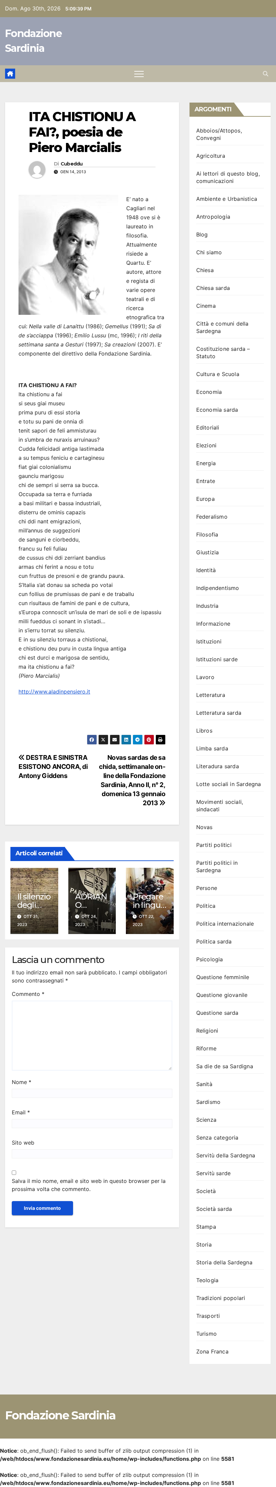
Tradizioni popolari (220, 1298)
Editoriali (207, 427)
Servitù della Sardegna (225, 1155)
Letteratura (210, 695)
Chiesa (205, 270)
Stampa (206, 1226)
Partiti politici (214, 845)
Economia (209, 391)
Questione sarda (217, 1012)
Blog (202, 234)
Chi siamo (209, 252)
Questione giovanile (222, 995)
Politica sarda (214, 941)
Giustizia (207, 552)
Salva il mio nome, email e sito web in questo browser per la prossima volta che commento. (89, 1185)
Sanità (204, 1084)
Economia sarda (217, 409)
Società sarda (214, 1208)
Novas (204, 827)
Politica (206, 905)
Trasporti (208, 1315)
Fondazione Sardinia (60, 1415)
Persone (206, 888)
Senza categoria (217, 1137)
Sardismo (208, 1102)
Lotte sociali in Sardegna (228, 784)
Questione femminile (222, 977)
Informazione (213, 623)
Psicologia (209, 959)
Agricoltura (210, 155)
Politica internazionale (225, 923)
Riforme (206, 1048)
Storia (204, 1244)
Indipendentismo (217, 588)
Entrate (205, 481)
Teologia (207, 1280)
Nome (21, 1082)
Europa (205, 498)
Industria (207, 605)
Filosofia (207, 534)
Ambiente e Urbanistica (226, 198)
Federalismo (212, 516)
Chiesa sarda (213, 288)
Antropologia (213, 216)
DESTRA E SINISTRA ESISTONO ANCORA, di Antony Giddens (53, 766)
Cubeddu (72, 164)
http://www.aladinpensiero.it (54, 691)
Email (21, 1112)
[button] (265, 73)
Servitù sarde (213, 1173)
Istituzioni (208, 641)
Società (206, 1191)
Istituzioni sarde (217, 659)
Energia (206, 463)
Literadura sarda (217, 766)
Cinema (206, 305)
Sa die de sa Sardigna (224, 1066)
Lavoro (205, 677)
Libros (204, 730)
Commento (28, 994)
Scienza (206, 1119)
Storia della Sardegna (224, 1262)
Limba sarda (212, 748)
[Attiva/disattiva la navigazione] (139, 73)
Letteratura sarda (218, 712)
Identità (206, 570)
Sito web (23, 1142)
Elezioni (206, 445)
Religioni (207, 1030)
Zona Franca (212, 1351)
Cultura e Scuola (217, 374)
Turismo (206, 1333)
